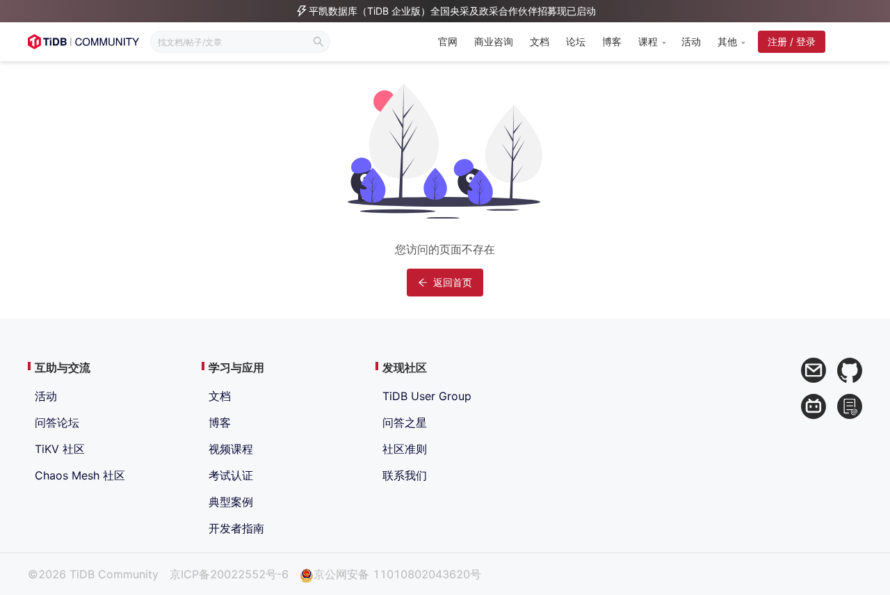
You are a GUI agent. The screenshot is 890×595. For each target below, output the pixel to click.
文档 (539, 41)
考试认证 (231, 475)
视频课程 (231, 449)
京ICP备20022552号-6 (229, 574)
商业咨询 (493, 41)
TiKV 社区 (60, 449)
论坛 (575, 41)
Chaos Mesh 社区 (80, 475)
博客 (612, 41)
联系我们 (404, 475)
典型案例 (231, 502)
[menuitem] (448, 42)
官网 (448, 41)
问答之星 (404, 422)
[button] (651, 41)
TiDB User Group (426, 396)
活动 (691, 41)
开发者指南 (236, 528)
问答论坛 (57, 422)
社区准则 (404, 449)
